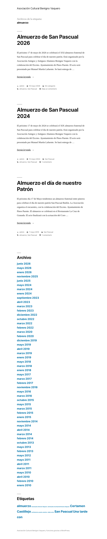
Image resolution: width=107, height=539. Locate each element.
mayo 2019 (24, 344)
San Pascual (32, 89)
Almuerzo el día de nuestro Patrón (49, 186)
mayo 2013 (24, 447)
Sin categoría (50, 86)
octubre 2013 (25, 442)
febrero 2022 (25, 327)
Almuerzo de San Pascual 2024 (47, 113)
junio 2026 (24, 263)
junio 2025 (24, 280)
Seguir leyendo (25, 76)
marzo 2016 (24, 395)
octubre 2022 (25, 319)
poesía (40, 512)
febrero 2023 (25, 310)
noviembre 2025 (27, 276)
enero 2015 (24, 417)
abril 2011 (23, 464)
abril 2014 (23, 429)
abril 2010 (23, 476)
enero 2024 (24, 293)
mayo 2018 (24, 361)
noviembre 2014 (27, 421)
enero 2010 (24, 485)
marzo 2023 (24, 306)
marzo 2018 (24, 366)
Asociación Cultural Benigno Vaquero (38, 8)
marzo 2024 (24, 289)
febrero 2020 (25, 336)
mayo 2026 (24, 268)
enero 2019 (24, 357)
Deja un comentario (49, 89)
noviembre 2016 (27, 387)
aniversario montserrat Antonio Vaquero (58, 506)
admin (21, 86)
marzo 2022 (24, 323)
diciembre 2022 (27, 314)
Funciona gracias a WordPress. (58, 531)
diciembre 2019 (27, 340)
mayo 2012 (24, 455)
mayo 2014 (24, 425)
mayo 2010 (24, 472)
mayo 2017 (24, 374)
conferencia (34, 512)
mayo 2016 (24, 391)
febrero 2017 (25, 383)
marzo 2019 (24, 353)
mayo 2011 (24, 459)
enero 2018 (24, 370)
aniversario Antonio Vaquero (39, 506)
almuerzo (23, 89)
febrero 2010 (25, 481)
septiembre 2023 (28, 297)
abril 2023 (23, 302)
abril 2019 (23, 348)
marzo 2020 (24, 331)
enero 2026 (24, 272)
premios (45, 512)
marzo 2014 (24, 434)
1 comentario (47, 162)
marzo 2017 (24, 378)
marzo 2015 (24, 408)
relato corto (51, 512)
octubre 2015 (25, 400)
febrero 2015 (25, 412)
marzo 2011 (24, 468)
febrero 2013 (25, 451)
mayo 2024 (24, 285)
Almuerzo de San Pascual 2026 (47, 40)
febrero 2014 (25, 438)
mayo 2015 (24, 404)
